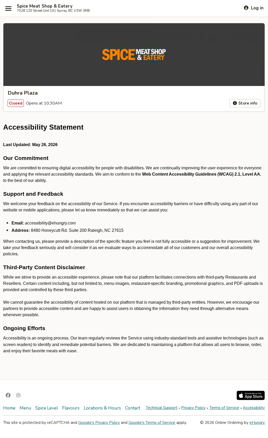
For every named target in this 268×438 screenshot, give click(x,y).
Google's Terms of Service (152, 422)
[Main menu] (8, 8)
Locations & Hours (102, 408)
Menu (25, 408)
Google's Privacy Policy (99, 422)
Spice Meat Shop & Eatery (44, 6)
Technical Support (161, 407)
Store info (247, 103)
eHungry (257, 422)
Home (9, 408)
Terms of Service (224, 407)
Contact (132, 408)
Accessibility (254, 407)
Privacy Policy (193, 407)
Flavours (71, 408)
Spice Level (46, 408)
